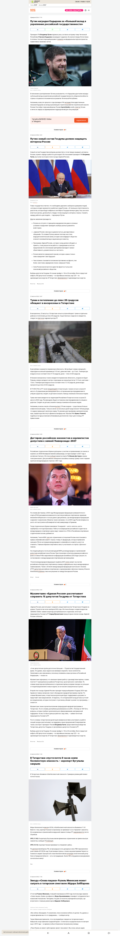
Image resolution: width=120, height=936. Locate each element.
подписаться (81, 120)
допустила (38, 569)
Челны (32, 5)
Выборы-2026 (40, 283)
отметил (77, 107)
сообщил (53, 456)
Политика (32, 283)
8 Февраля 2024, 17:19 (36, 17)
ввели (46, 827)
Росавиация (49, 841)
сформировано (62, 278)
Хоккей (37, 577)
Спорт (32, 577)
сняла (67, 562)
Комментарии (60, 130)
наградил (68, 102)
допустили (33, 553)
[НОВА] (73, 10)
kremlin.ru (35, 202)
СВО (31, 864)
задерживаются (78, 832)
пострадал (69, 853)
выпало (57, 406)
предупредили (53, 389)
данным (35, 849)
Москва (41, 5)
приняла (41, 571)
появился (60, 39)
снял (48, 537)
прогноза (41, 318)
